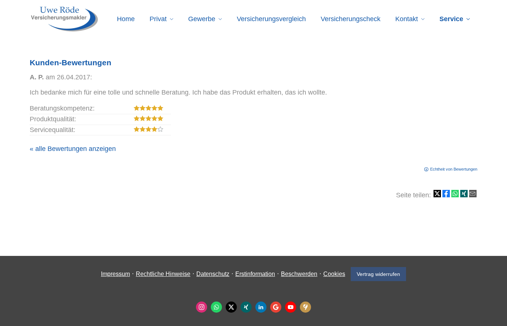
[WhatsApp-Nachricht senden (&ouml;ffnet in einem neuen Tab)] (216, 307)
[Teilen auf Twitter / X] (437, 193)
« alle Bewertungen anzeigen (73, 148)
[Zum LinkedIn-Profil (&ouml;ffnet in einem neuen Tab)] (260, 307)
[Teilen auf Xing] (464, 193)
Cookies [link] (334, 274)
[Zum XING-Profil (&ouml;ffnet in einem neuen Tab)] (246, 307)
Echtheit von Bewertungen (453, 169)
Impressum (115, 274)
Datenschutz (212, 274)
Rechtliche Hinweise (163, 274)
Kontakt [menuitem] (406, 19)
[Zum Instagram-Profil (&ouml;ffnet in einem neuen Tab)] (201, 307)
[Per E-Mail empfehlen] (473, 193)
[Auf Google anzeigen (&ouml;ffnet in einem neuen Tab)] (275, 307)
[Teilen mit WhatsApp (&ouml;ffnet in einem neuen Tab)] (455, 193)
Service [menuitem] (451, 19)
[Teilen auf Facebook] (446, 193)
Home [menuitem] (126, 19)
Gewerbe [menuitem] (201, 19)
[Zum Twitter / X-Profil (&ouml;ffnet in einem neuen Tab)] (231, 307)
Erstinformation (255, 274)
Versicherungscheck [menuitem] (350, 19)
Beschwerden (299, 274)
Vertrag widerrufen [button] (378, 274)
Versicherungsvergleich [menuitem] (271, 19)
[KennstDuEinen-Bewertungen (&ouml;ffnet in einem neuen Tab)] (305, 307)
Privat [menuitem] (158, 19)
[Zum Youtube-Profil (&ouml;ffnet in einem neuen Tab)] (290, 307)
